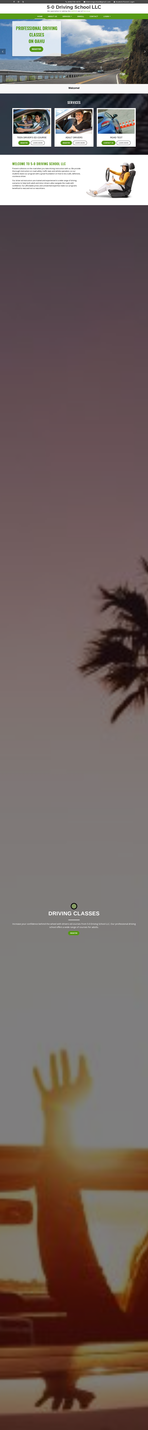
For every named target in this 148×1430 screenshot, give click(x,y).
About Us (52, 16)
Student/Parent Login (124, 2)
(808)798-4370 (74, 2)
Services (67, 16)
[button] (145, 51)
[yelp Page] (23, 2)
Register (36, 45)
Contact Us (108, 143)
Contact (94, 16)
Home (40, 16)
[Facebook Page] (14, 2)
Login (106, 16)
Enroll (80, 16)
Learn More (38, 143)
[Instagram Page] (18, 2)
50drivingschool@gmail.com (98, 2)
